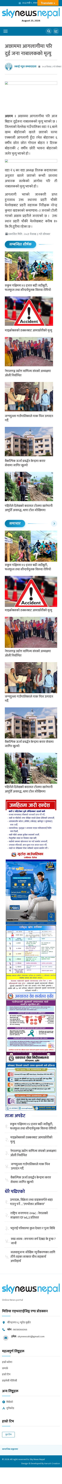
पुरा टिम (8, 1434)
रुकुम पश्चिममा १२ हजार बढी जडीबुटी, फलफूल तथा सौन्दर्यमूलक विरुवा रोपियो (28, 288)
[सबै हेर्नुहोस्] (54, 523)
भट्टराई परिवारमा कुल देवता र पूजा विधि (32, 1228)
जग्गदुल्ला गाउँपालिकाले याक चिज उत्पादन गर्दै (29, 418)
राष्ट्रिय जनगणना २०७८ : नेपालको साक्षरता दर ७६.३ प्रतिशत (29, 1215)
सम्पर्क (5, 1369)
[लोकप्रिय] (56, 31)
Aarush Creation (52, 1463)
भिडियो (9, 1402)
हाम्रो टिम (6, 1375)
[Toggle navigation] (5, 31)
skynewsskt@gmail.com (31, 1336)
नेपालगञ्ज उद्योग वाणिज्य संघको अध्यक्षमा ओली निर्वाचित (28, 373)
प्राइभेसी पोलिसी (9, 1381)
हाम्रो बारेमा (7, 1362)
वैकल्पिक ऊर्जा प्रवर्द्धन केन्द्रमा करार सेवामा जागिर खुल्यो (25, 463)
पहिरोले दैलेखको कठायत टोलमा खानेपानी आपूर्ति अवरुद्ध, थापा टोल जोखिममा (29, 508)
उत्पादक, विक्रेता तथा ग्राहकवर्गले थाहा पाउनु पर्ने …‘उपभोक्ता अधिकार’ (31, 1202)
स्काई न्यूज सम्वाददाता (25, 66)
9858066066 (20, 1329)
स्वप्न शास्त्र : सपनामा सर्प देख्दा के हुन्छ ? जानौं (33, 1241)
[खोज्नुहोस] (48, 31)
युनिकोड (10, 1408)
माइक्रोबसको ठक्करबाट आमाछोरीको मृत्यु (28, 330)
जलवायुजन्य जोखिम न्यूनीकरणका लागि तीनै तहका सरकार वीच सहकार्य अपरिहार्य (33, 1256)
